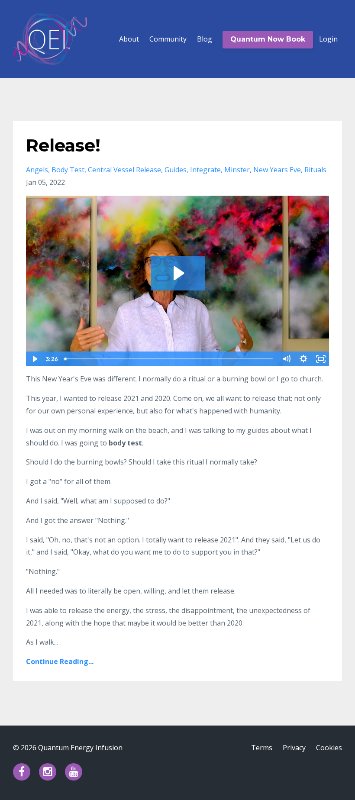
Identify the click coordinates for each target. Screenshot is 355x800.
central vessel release (124, 169)
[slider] (169, 359)
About (129, 39)
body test (68, 169)
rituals (315, 169)
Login (328, 39)
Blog (204, 39)
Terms (261, 747)
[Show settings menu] (303, 359)
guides (176, 169)
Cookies (329, 747)
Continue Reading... (60, 661)
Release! (63, 145)
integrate (205, 169)
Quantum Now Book (267, 39)
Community (168, 39)
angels (37, 169)
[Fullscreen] (320, 359)
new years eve (277, 169)
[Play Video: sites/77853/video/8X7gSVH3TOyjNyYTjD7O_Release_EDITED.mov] (178, 273)
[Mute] (286, 359)
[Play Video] (34, 359)
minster (237, 169)
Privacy (294, 747)
